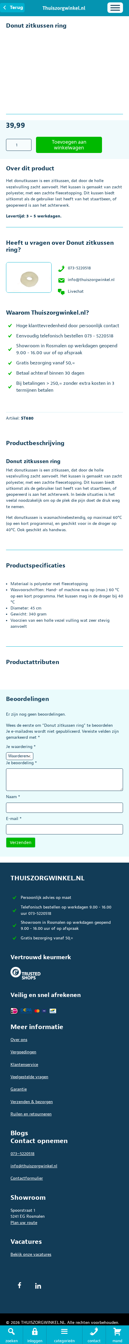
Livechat (76, 291)
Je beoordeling (21, 762)
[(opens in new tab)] (25, 972)
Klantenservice (24, 1064)
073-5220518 (79, 268)
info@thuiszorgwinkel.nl (91, 279)
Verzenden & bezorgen (31, 1101)
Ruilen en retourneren (31, 1114)
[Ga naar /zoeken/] (11, 1334)
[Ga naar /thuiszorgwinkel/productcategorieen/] (64, 1334)
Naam (13, 796)
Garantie (18, 1089)
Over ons (18, 1039)
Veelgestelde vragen (29, 1076)
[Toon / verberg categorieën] (115, 7)
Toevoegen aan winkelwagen (69, 145)
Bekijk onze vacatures (30, 1254)
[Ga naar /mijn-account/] (34, 1334)
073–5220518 (22, 1153)
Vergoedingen (23, 1052)
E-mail (14, 818)
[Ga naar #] (117, 1334)
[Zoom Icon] (117, 36)
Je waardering (21, 746)
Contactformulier (26, 1178)
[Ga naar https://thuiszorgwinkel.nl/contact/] (93, 1334)
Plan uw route (23, 1222)
